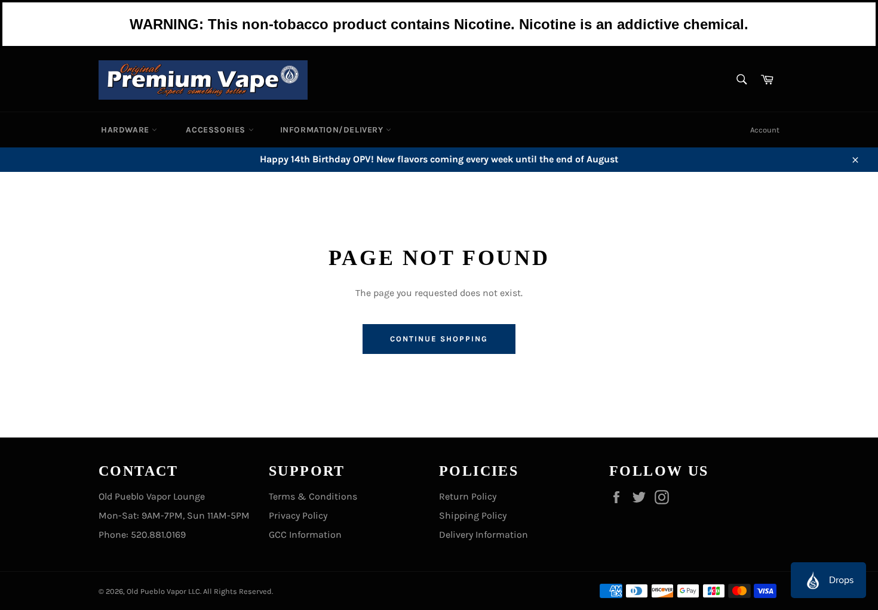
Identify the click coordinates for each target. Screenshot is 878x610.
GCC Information (305, 534)
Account (764, 129)
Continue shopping (438, 338)
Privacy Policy (298, 515)
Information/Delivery (333, 130)
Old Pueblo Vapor (156, 591)
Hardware (126, 130)
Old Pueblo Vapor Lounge (152, 496)
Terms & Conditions (313, 496)
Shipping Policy (472, 515)
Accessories (217, 130)
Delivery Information (483, 534)
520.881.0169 (158, 534)
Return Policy (467, 496)
